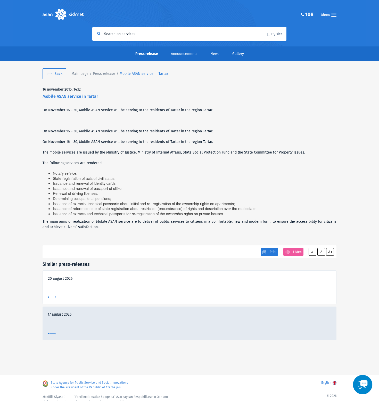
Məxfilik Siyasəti (54, 397)
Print (273, 252)
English (326, 382)
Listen (297, 252)
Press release (104, 73)
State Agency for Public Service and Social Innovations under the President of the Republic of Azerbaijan (89, 385)
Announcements (184, 54)
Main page (79, 73)
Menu (326, 15)
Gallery (238, 54)
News (214, 54)
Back (58, 73)
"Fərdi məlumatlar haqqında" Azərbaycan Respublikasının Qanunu (121, 397)
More (52, 297)
